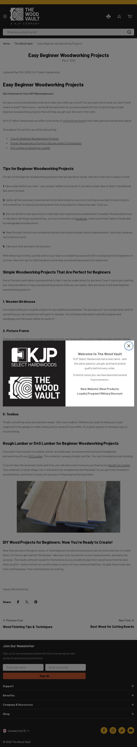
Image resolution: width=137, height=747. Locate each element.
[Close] (128, 345)
